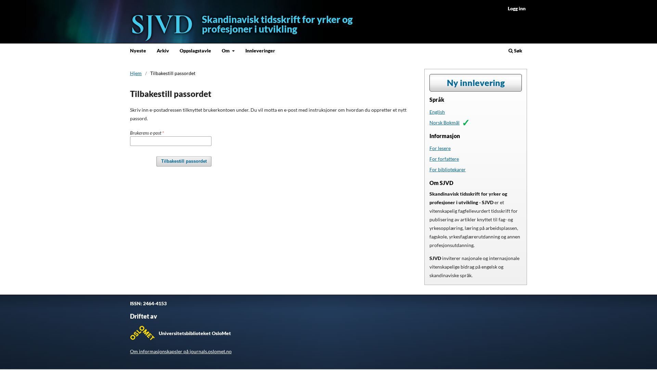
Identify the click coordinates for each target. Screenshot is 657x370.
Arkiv (163, 50)
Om (226, 50)
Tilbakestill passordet (184, 161)
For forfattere (444, 159)
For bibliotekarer (447, 169)
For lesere (440, 148)
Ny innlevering (476, 83)
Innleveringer (260, 50)
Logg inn (517, 8)
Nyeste (138, 50)
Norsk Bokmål (444, 122)
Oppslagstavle (195, 50)
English (437, 112)
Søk (517, 50)
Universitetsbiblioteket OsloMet (195, 333)
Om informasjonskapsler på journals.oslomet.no (181, 351)
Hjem (136, 73)
